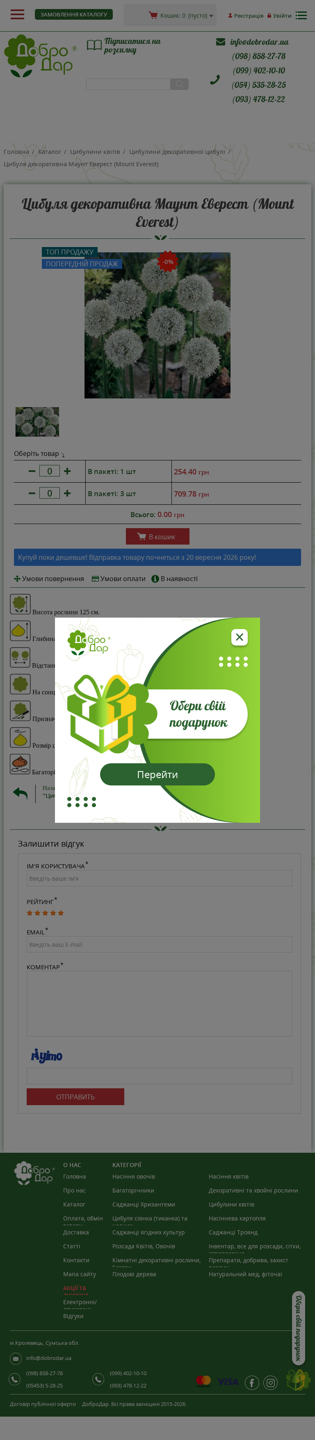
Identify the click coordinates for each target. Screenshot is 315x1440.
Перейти (157, 774)
